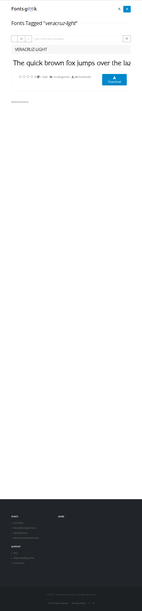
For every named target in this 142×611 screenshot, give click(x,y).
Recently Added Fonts (25, 527)
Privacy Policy (79, 603)
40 (21, 38)
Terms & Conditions (58, 603)
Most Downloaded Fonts (26, 538)
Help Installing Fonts (24, 558)
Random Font (20, 532)
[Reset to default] (127, 38)
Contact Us (19, 563)
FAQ (16, 553)
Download (114, 82)
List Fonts (18, 522)
